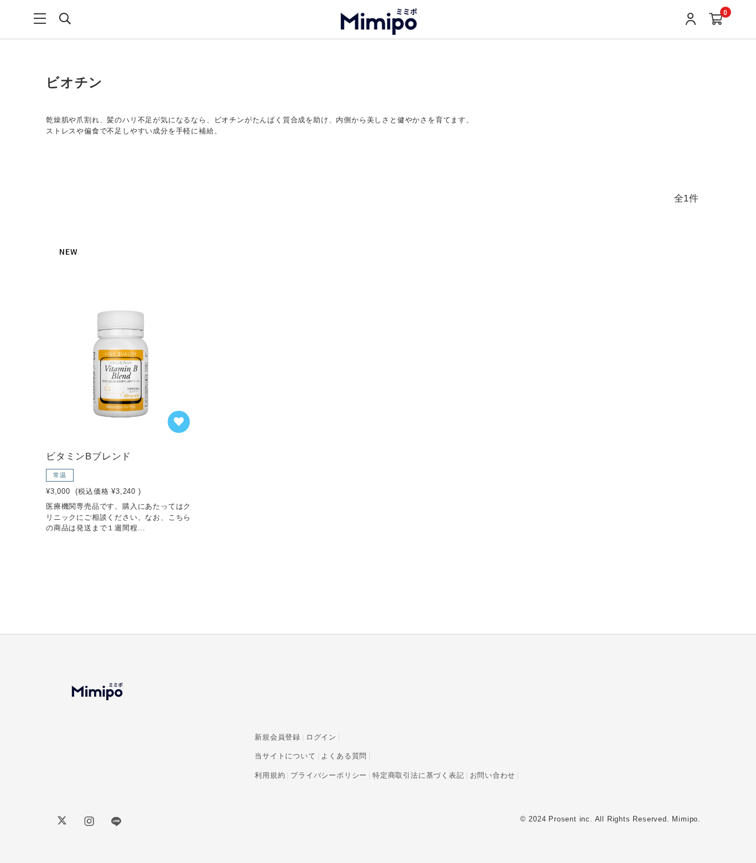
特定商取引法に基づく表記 (418, 775)
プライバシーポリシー (329, 775)
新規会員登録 (278, 737)
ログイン (321, 737)
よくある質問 (344, 756)
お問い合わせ (493, 775)
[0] (716, 19)
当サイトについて (285, 756)
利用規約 (270, 775)
